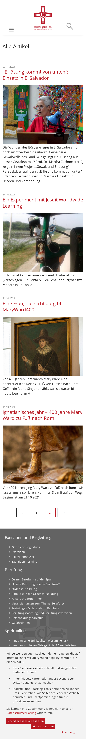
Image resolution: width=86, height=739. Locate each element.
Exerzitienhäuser (23, 557)
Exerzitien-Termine (24, 561)
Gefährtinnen (21, 623)
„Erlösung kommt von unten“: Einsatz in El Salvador (35, 74)
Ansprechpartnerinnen (27, 599)
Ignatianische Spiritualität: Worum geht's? (40, 640)
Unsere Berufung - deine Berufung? (36, 584)
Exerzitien (18, 552)
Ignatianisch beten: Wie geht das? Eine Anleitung (44, 645)
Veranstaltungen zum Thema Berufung (38, 603)
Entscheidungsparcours (28, 618)
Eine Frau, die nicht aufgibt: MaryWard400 (33, 306)
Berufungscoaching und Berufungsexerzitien (42, 613)
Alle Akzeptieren (43, 726)
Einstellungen (69, 732)
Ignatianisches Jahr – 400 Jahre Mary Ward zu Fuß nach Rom (42, 415)
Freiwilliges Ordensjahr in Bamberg (35, 608)
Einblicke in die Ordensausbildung (35, 594)
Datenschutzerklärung (21, 713)
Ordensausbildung (24, 589)
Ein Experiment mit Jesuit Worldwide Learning (43, 202)
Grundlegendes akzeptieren (26, 721)
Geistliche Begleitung (26, 547)
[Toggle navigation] (11, 30)
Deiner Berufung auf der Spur (32, 579)
